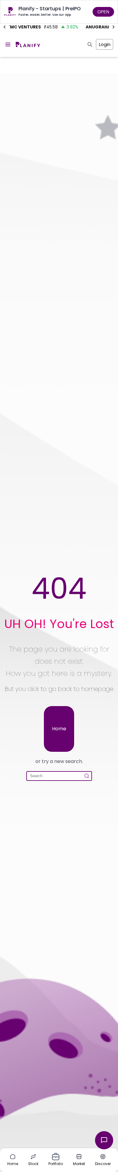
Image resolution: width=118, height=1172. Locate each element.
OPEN (103, 11)
